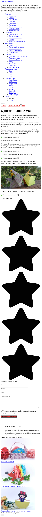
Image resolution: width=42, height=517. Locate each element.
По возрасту (9, 54)
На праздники (10, 78)
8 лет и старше (14, 67)
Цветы (11, 18)
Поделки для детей (7, 2)
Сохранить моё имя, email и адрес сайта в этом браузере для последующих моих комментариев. (18, 412)
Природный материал (16, 47)
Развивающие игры (16, 34)
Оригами (12, 21)
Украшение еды (14, 30)
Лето (10, 74)
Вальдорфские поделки (17, 41)
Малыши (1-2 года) (15, 60)
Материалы (9, 43)
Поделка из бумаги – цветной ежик (13, 486)
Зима (10, 71)
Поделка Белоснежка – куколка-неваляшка (15, 511)
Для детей (8, 32)
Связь (7, 96)
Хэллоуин (12, 93)
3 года (11, 62)
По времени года (11, 69)
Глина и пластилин (15, 51)
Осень (11, 76)
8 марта (11, 85)
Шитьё (11, 40)
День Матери (13, 94)
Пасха (11, 87)
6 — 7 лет (12, 65)
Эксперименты (14, 29)
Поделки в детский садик (18, 56)
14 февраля (13, 82)
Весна (11, 73)
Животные (12, 16)
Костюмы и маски (15, 38)
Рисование (12, 25)
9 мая (11, 89)
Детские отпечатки (15, 27)
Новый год (13, 80)
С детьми (8, 14)
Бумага (11, 45)
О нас (11, 100)
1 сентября (12, 91)
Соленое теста (14, 52)
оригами (21, 130)
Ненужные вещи (15, 49)
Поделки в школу (15, 58)
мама (2, 117)
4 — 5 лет (12, 63)
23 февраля (13, 84)
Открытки (12, 23)
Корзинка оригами (7, 462)
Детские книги (14, 36)
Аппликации (13, 19)
